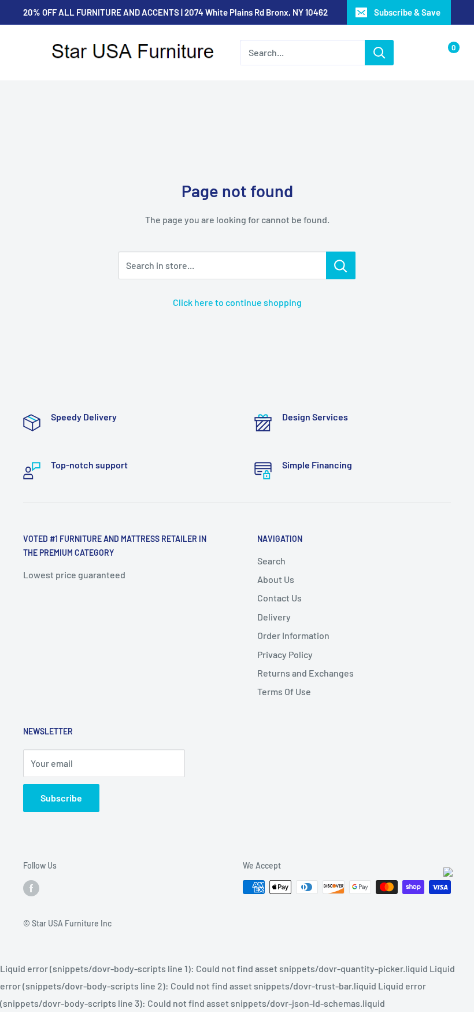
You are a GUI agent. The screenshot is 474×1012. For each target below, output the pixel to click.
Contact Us (279, 597)
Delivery (274, 616)
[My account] (421, 52)
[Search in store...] (341, 265)
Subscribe (61, 797)
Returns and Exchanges (305, 672)
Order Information (293, 635)
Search (271, 560)
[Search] (379, 52)
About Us (275, 579)
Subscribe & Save (407, 12)
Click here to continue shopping (237, 302)
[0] (444, 53)
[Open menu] (29, 53)
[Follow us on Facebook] (31, 888)
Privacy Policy (285, 654)
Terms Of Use (284, 691)
